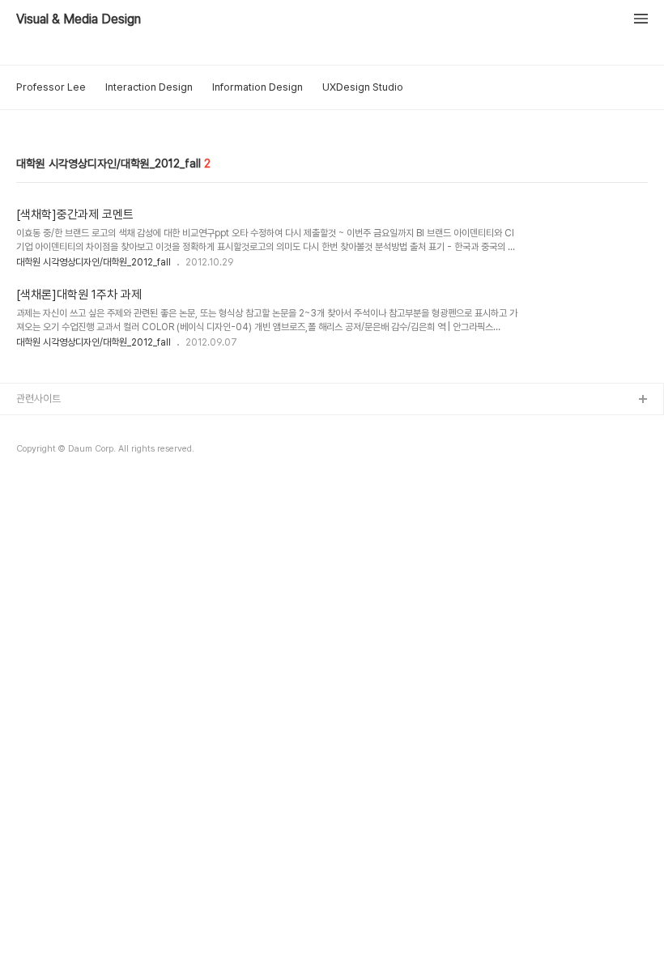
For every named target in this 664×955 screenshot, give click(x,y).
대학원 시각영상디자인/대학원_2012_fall (93, 262)
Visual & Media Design (78, 19)
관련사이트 (38, 399)
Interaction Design (149, 87)
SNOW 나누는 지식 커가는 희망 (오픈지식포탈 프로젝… (130, 452)
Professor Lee (51, 87)
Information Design (257, 87)
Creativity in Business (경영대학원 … (99, 426)
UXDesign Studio (362, 87)
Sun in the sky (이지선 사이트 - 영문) (96, 478)
